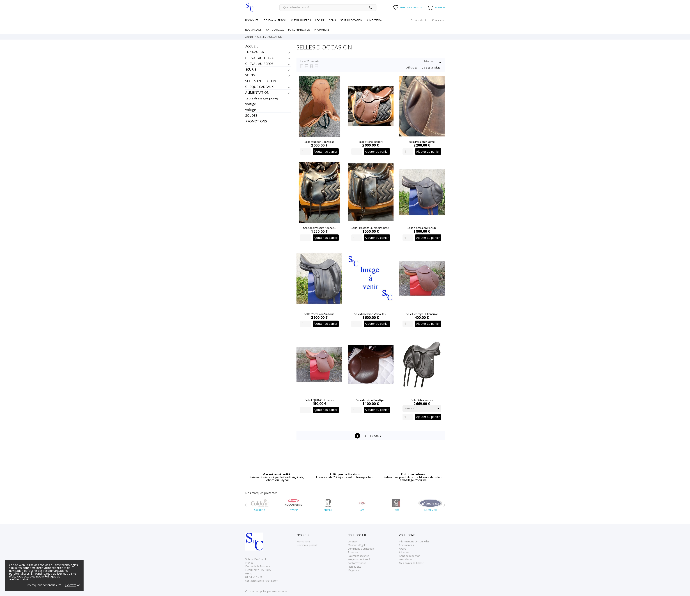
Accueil (251, 46)
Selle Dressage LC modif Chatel (370, 227)
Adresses (404, 552)
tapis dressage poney (262, 98)
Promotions (303, 541)
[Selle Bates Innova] (440, 345)
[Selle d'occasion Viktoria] (338, 259)
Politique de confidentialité (44, 585)
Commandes (406, 545)
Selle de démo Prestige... (370, 400)
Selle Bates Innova (422, 400)
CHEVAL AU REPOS (259, 63)
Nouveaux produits (307, 545)
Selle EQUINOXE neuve (319, 400)
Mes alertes (406, 559)
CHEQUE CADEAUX (259, 87)
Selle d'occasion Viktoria (319, 314)
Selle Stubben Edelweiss (319, 141)
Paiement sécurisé (358, 556)
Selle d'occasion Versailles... (370, 314)
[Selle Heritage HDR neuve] (440, 259)
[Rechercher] (371, 7)
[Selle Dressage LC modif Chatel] (389, 173)
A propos (353, 552)
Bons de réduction (409, 556)
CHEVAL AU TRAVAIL (260, 58)
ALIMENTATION (257, 92)
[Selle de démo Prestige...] (389, 345)
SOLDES (251, 115)
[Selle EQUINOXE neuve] (338, 345)
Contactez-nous (357, 563)
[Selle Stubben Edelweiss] (338, 87)
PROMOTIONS (256, 121)
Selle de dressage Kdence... (319, 227)
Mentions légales (357, 545)
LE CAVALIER (254, 52)
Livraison (353, 541)
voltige (250, 104)
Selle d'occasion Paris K (422, 227)
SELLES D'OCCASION (260, 81)
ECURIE (250, 69)
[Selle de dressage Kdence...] (338, 173)
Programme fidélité (359, 559)
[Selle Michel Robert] (389, 87)
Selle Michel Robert (371, 141)
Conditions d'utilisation (361, 548)
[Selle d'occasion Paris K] (440, 173)
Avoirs (402, 548)
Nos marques (253, 29)
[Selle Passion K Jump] (440, 87)
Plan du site (354, 566)
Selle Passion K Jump (422, 141)
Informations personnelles (414, 541)
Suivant (376, 436)
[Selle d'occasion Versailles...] (389, 259)
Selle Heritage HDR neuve (422, 314)
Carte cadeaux (275, 29)
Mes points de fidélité (411, 563)
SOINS (250, 75)
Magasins (353, 570)
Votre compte (408, 534)
